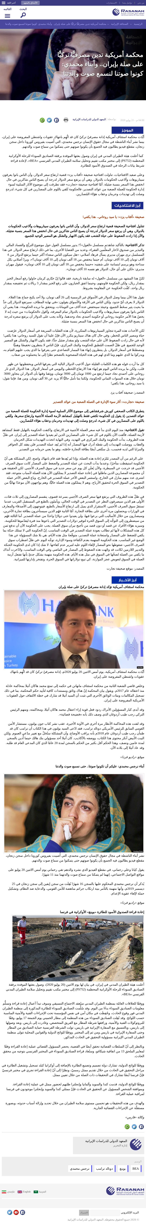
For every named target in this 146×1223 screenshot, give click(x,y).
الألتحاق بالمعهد (30, 3)
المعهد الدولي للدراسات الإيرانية (94, 119)
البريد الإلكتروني (130, 1212)
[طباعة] (66, 120)
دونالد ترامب (104, 1168)
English (27, 1191)
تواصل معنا (127, 3)
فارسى (11, 1191)
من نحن (140, 3)
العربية (42, 1191)
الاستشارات (111, 3)
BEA (135, 1168)
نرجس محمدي (79, 1168)
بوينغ (123, 1168)
